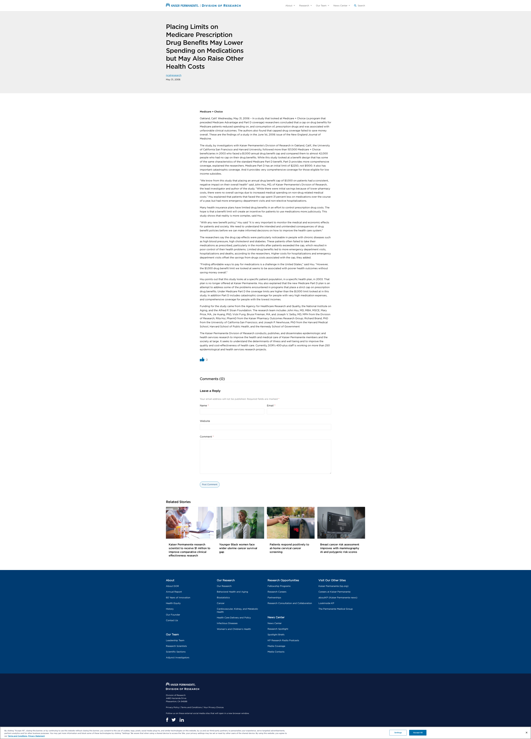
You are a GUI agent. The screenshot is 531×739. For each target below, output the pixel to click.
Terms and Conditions (191, 707)
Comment (207, 437)
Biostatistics (223, 598)
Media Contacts (276, 652)
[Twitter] (174, 720)
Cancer (220, 603)
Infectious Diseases (227, 623)
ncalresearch (173, 75)
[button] (359, 6)
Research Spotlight (278, 629)
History (170, 609)
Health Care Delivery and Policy (234, 618)
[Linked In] (181, 720)
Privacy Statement (36, 736)
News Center (275, 623)
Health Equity (173, 603)
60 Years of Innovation (178, 598)
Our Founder (173, 615)
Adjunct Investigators (177, 658)
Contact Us (172, 620)
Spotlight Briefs (276, 635)
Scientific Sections (176, 652)
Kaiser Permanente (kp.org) (333, 586)
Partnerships (274, 598)
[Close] (527, 732)
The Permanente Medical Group (335, 609)
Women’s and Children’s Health (234, 629)
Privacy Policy (172, 707)
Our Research (224, 586)
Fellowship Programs (279, 586)
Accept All (417, 732)
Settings (398, 732)
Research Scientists (176, 646)
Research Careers (277, 592)
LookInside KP (326, 603)
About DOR (172, 586)
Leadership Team (175, 640)
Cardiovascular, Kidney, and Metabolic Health (237, 610)
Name (204, 405)
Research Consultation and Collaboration (290, 603)
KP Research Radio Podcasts (283, 640)
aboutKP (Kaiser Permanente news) (337, 598)
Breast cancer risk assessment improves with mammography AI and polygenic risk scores (339, 548)
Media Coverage (276, 646)
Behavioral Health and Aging (232, 592)
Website (205, 421)
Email (271, 405)
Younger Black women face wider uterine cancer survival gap (238, 548)
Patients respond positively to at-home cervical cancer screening (289, 548)
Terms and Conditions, (18, 736)
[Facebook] (167, 720)
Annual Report (174, 592)
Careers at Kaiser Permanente (334, 592)
